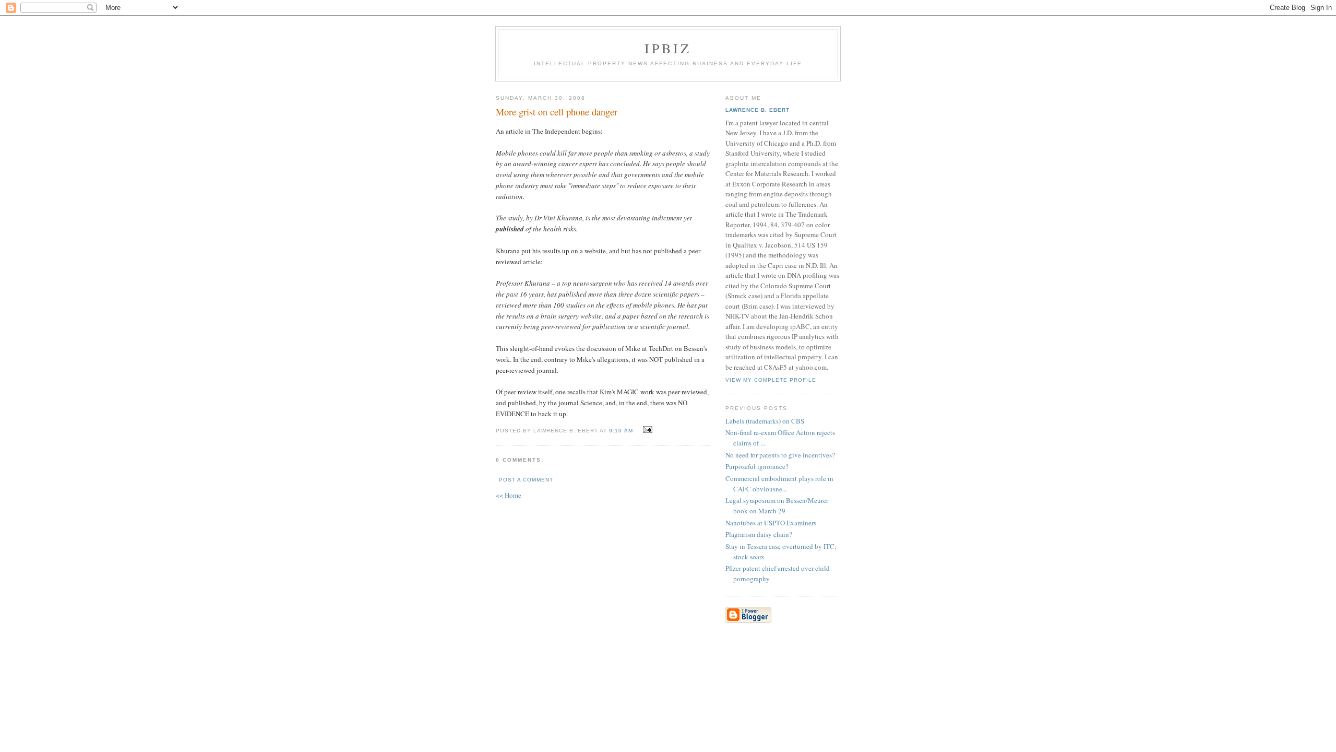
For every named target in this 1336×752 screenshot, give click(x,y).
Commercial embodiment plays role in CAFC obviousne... (779, 484)
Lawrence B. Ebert (757, 110)
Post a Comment (526, 480)
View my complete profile (770, 380)
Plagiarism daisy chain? (758, 534)
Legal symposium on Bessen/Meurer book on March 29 (776, 505)
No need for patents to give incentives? (780, 455)
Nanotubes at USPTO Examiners (770, 522)
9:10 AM (621, 430)
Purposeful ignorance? (757, 466)
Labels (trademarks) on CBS (764, 421)
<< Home (508, 495)
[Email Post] (646, 429)
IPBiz (668, 48)
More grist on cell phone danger (556, 111)
